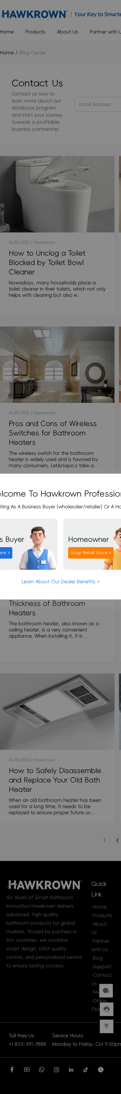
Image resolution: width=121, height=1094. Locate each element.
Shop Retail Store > (90, 553)
